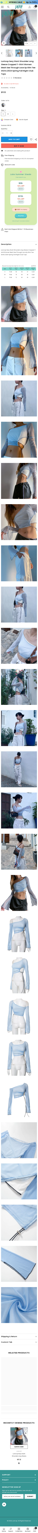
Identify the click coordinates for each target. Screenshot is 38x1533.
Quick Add (19, 1447)
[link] (19, 1409)
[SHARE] (35, 139)
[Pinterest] (4, 1504)
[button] (31, 43)
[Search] (8, 7)
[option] (19, 28)
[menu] (2, 7)
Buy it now (19, 146)
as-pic (19, 1463)
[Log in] (29, 7)
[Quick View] (25, 1433)
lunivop (19, 1451)
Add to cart (14, 139)
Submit (30, 1496)
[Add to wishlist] (31, 139)
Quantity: (4, 129)
